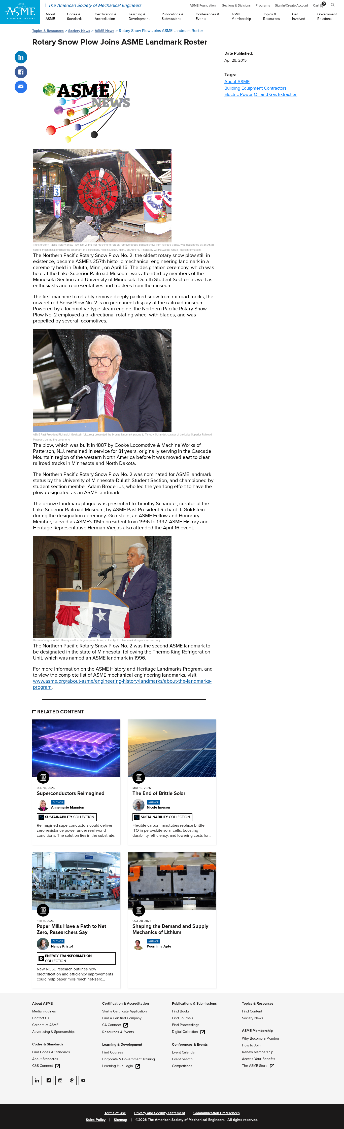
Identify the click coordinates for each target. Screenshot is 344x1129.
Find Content (252, 1011)
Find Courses (112, 1052)
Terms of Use (115, 1113)
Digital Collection (185, 1032)
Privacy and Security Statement (159, 1113)
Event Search (182, 1059)
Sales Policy (96, 1119)
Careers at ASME (45, 1025)
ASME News (104, 31)
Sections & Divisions (236, 6)
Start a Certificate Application (124, 1011)
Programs (263, 6)
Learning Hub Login (117, 1066)
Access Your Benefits (258, 1059)
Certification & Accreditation (125, 1003)
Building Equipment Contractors (255, 88)
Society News (79, 31)
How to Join (251, 1045)
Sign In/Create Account (291, 6)
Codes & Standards (47, 1044)
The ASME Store (254, 1066)
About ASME (237, 81)
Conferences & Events (190, 1044)
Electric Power (238, 94)
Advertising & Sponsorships (54, 1032)
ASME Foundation (203, 6)
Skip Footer (10, 995)
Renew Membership (257, 1052)
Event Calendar (184, 1052)
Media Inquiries (44, 1011)
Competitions (182, 1066)
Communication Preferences (216, 1113)
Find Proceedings (185, 1025)
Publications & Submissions (194, 1003)
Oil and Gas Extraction (275, 94)
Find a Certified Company (122, 1018)
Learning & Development (122, 1044)
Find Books (181, 1011)
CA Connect (111, 1025)
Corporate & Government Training (128, 1059)
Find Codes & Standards (51, 1052)
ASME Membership (257, 1031)
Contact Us (40, 1018)
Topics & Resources (48, 31)
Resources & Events (118, 1032)
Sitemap (120, 1119)
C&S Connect (42, 1066)
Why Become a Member (260, 1038)
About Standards (45, 1059)
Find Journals (182, 1018)
